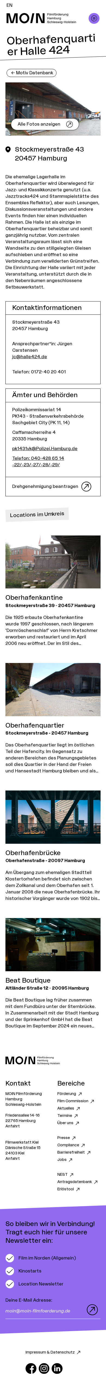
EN (10, 5)
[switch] (40, 1258)
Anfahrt (12, 1126)
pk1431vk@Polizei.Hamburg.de (44, 449)
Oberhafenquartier (34, 725)
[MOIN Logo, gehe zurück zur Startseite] (48, 18)
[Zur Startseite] (53, 1060)
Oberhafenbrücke (33, 853)
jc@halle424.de (29, 357)
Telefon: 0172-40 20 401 (39, 372)
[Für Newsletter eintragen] (91, 1310)
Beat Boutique (28, 980)
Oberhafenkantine (34, 598)
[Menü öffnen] (94, 18)
